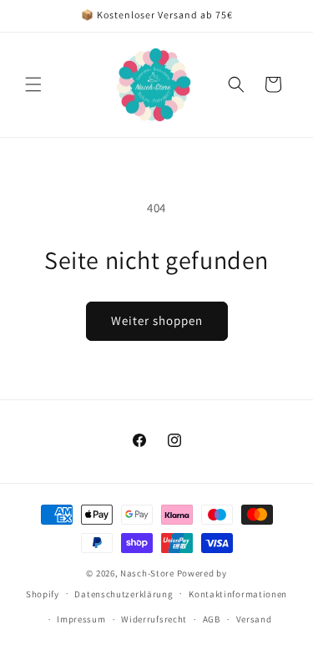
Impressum (81, 619)
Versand (254, 619)
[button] (33, 84)
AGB (211, 619)
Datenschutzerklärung (123, 594)
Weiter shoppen (157, 320)
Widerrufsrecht (154, 619)
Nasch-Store (147, 573)
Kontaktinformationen (238, 594)
